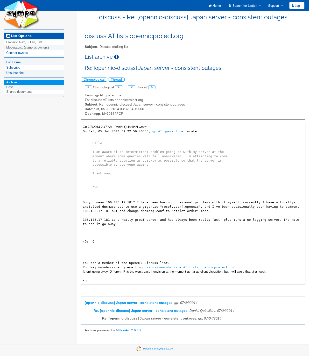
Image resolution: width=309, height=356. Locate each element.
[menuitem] (215, 5)
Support (273, 5)
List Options (21, 36)
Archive (11, 82)
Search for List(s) (244, 5)
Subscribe (13, 67)
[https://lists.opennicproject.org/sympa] (22, 14)
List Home (13, 62)
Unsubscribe (15, 73)
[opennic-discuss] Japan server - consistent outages (128, 303)
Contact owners (17, 53)
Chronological (94, 79)
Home (216, 5)
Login (298, 5)
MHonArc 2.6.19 (128, 330)
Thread (116, 79)
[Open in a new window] (116, 57)
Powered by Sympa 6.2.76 (158, 348)
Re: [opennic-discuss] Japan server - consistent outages (140, 311)
